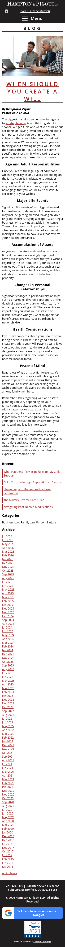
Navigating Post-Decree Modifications (28, 507)
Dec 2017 (8, 848)
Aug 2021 (8, 760)
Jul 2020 (7, 810)
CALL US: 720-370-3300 (35, 11)
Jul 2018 (7, 844)
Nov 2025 (8, 567)
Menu (36, 18)
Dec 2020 (8, 791)
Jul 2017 (7, 855)
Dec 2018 (8, 840)
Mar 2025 (8, 597)
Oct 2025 (8, 570)
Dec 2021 (8, 745)
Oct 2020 (8, 798)
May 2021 (8, 772)
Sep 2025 (8, 574)
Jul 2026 (7, 536)
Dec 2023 (8, 654)
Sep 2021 (8, 756)
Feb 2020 (8, 829)
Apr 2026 (8, 548)
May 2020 (8, 817)
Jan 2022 (7, 741)
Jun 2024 (7, 631)
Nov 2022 (8, 703)
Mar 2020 (8, 825)
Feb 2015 (8, 859)
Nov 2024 (8, 612)
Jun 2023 (7, 677)
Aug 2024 (8, 624)
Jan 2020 (7, 832)
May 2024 (8, 635)
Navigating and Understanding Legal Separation (27, 491)
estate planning (16, 123)
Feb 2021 (8, 783)
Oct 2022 (8, 707)
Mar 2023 (8, 688)
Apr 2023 (8, 684)
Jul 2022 (7, 718)
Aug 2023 (8, 669)
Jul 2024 (7, 627)
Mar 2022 (8, 734)
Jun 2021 (7, 768)
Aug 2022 (8, 715)
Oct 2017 (8, 851)
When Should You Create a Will (32, 91)
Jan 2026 (7, 559)
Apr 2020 (8, 821)
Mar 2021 (8, 779)
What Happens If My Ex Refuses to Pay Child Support (32, 473)
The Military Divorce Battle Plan (24, 500)
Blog (32, 28)
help (33, 454)
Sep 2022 (8, 711)
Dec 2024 (8, 608)
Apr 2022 (8, 730)
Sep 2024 (8, 620)
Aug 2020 (8, 806)
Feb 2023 (8, 692)
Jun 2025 (7, 586)
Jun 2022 (7, 722)
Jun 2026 (7, 540)
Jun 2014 (7, 863)
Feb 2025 (8, 601)
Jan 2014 (7, 867)
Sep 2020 (8, 802)
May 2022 (8, 726)
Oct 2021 (8, 753)
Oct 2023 (8, 662)
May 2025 (8, 589)
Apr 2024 (8, 639)
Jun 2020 (7, 813)
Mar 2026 (8, 551)
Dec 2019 (8, 836)
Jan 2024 (7, 650)
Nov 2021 (8, 749)
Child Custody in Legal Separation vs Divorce (33, 482)
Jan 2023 (7, 696)
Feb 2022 (8, 737)
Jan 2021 (7, 787)
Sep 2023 (8, 665)
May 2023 (8, 681)
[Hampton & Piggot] (33, 3)
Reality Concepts (42, 941)
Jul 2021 (7, 764)
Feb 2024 (8, 646)
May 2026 (8, 544)
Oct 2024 (8, 616)
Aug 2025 (8, 578)
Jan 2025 (7, 605)
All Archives (9, 873)
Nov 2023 (8, 658)
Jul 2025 (7, 582)
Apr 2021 (8, 775)
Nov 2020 (8, 794)
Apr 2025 (8, 593)
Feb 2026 (8, 555)
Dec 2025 (8, 563)
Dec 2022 (8, 699)
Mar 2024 (8, 643)
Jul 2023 (7, 673)
